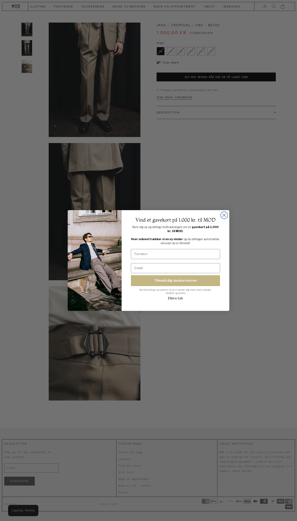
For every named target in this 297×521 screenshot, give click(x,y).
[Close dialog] (224, 215)
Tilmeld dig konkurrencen (175, 280)
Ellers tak (175, 298)
